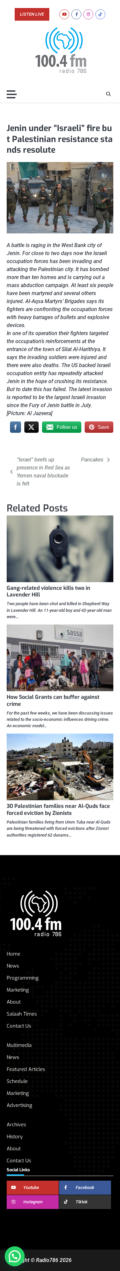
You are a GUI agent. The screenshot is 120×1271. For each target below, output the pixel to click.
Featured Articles (26, 1069)
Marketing (18, 990)
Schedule (17, 1081)
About (14, 1002)
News (13, 966)
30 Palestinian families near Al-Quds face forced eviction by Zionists (58, 810)
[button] (15, 1256)
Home (13, 954)
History (15, 1136)
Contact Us (19, 1026)
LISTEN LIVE (32, 14)
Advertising (19, 1105)
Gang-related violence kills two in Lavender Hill (48, 591)
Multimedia (19, 1045)
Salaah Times (22, 1014)
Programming (23, 978)
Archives (16, 1124)
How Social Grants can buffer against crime (53, 701)
